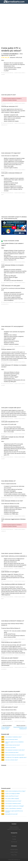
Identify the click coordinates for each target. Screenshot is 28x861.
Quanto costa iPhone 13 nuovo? (12, 796)
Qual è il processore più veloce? (11, 752)
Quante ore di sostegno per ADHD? (12, 793)
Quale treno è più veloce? (10, 747)
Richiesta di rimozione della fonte (8, 72)
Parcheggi (14, 836)
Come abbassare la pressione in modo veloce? (15, 749)
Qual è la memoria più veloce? (11, 739)
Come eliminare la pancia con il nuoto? (13, 801)
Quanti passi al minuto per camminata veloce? (14, 754)
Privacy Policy (14, 854)
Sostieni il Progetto (14, 852)
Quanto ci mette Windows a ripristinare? (13, 808)
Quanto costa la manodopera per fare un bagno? (15, 791)
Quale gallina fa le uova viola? (11, 814)
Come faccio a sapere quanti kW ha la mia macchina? (14, 811)
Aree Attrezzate (14, 841)
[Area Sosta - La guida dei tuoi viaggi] (14, 2)
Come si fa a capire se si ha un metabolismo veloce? (14, 742)
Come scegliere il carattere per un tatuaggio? (14, 805)
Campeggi (14, 839)
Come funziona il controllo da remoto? (13, 803)
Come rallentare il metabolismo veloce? (13, 736)
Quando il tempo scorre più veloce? (12, 745)
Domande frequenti (14, 849)
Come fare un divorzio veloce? (11, 759)
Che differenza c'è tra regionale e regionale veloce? (16, 757)
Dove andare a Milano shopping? (12, 798)
